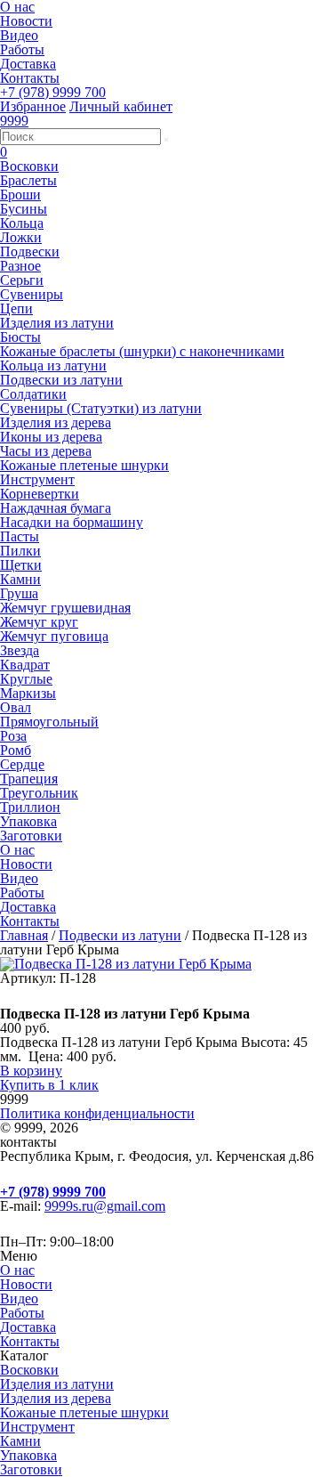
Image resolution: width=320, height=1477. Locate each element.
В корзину (31, 1070)
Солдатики (33, 394)
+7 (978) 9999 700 (53, 92)
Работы (22, 49)
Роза (13, 735)
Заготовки (31, 835)
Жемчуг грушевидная (65, 607)
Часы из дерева (46, 451)
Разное (20, 265)
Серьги (22, 280)
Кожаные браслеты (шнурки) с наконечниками (142, 351)
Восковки (29, 166)
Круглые (26, 678)
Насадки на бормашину (71, 522)
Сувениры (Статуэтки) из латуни (101, 408)
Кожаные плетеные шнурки (84, 465)
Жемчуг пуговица (54, 636)
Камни (20, 579)
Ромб (15, 750)
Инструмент (37, 479)
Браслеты (28, 180)
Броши (20, 194)
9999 (14, 120)
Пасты (19, 536)
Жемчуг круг (39, 621)
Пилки (20, 550)
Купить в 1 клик (49, 1084)
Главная (24, 935)
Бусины (23, 208)
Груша (19, 593)
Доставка (28, 63)
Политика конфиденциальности (97, 1113)
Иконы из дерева (51, 436)
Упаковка (28, 821)
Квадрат (25, 664)
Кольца (22, 223)
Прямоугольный (49, 721)
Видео (19, 35)
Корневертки (39, 493)
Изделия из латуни (57, 322)
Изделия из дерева (55, 422)
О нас (17, 849)
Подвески (30, 251)
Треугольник (39, 792)
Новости (26, 20)
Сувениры (31, 294)
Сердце (22, 764)
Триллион (30, 807)
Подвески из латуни (61, 379)
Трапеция (29, 778)
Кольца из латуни (53, 365)
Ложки (21, 237)
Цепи (16, 308)
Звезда (19, 650)
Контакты (30, 77)
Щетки (21, 564)
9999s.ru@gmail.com (104, 1205)
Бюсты (20, 337)
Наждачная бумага (55, 507)
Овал (15, 707)
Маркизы (28, 693)
